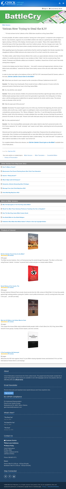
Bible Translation (40, 155)
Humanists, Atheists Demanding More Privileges (16, 184)
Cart (51, 8)
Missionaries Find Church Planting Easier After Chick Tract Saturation (22, 171)
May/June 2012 (11, 151)
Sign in (45, 8)
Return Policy (9, 445)
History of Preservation (11, 157)
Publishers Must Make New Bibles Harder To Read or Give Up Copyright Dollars (24, 221)
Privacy (44, 486)
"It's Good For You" (9, 422)
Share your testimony (11, 443)
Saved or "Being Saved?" (9, 175)
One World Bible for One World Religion (13, 217)
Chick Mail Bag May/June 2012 (11, 192)
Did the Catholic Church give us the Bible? (42, 142)
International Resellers (53, 486)
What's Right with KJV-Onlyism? (11, 179)
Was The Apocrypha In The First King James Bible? (17, 204)
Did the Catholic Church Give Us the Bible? (21, 76)
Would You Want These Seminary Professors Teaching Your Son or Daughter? (24, 209)
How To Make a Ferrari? (9, 167)
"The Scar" (7, 427)
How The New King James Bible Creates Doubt (15, 213)
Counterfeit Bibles (52, 155)
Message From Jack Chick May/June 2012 (14, 188)
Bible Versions (6, 25)
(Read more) (19, 379)
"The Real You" (8, 417)
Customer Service (11, 440)
